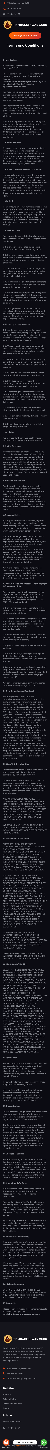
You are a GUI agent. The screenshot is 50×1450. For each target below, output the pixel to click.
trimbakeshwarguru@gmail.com (21, 1378)
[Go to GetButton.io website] (6, 1447)
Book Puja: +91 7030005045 (25, 35)
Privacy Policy (9, 1399)
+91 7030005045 (14, 8)
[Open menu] (4, 35)
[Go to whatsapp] (44, 1442)
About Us (7, 1394)
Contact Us (8, 1408)
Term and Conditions (12, 1403)
